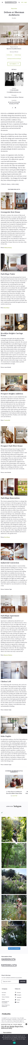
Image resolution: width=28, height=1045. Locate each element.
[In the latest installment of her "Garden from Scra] (14, 881)
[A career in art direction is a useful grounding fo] (14, 933)
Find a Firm (14, 8)
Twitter (18, 999)
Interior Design (18, 54)
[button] (19, 2)
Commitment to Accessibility (5, 1002)
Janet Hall (14, 795)
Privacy (3, 999)
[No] (26, 1039)
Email (18, 1002)
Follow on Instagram (15, 948)
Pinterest (19, 992)
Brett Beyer (6, 307)
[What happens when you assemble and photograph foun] (14, 855)
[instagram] (15, 108)
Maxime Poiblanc (8, 655)
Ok (14, 1042)
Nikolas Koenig (8, 247)
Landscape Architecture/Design (14, 58)
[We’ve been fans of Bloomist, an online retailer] (14, 829)
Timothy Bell (7, 420)
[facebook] (12, 108)
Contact (4, 994)
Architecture (9, 54)
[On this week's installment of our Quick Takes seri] (14, 907)
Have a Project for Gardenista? (6, 1006)
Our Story (4, 992)
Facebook (19, 997)
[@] (5, 813)
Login (25, 2)
